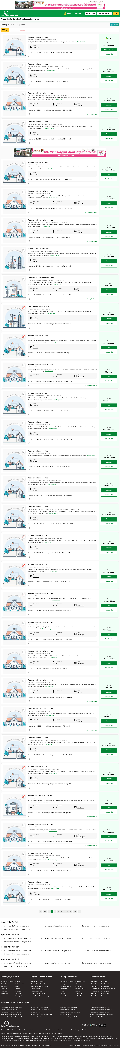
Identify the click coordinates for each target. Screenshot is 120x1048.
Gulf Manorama (64, 1030)
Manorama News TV (41, 1030)
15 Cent (35, 434)
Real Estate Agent (65, 1014)
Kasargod (18, 996)
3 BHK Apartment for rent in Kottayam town (17, 963)
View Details (109, 54)
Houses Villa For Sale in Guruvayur (100, 1012)
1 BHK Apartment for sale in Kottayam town (17, 942)
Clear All (22, 30)
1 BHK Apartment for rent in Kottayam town (17, 966)
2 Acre (35, 261)
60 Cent (35, 76)
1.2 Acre (35, 348)
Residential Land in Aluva (67, 1010)
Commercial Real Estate (97, 1017)
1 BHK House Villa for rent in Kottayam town (17, 954)
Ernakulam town (80, 981)
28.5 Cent (36, 48)
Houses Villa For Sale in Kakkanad (41, 1010)
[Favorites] (32, 56)
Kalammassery (80, 989)
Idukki (17, 986)
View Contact (108, 49)
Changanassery (66, 986)
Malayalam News (17, 1030)
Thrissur (17, 989)
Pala (62, 991)
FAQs (117, 1045)
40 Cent (36, 490)
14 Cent (35, 175)
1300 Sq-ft (80, 232)
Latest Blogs (14, 1033)
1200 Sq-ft (80, 290)
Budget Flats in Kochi (37, 981)
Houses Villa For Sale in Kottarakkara (42, 1014)
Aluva (77, 984)
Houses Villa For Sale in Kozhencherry (101, 1014)
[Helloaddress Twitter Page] (85, 1025)
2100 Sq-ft (80, 105)
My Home (48, 1033)
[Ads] (60, 5)
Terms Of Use (111, 1045)
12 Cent (35, 319)
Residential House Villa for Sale (40, 93)
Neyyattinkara (65, 996)
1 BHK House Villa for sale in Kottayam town (17, 929)
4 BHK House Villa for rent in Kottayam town (56, 951)
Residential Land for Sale (38, 37)
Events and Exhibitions (36, 1033)
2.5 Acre (35, 406)
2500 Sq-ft (80, 635)
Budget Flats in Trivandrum (39, 984)
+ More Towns (79, 996)
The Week (85, 1030)
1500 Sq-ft (80, 721)
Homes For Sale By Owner (9, 1010)
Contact (109, 76)
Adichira (13, 30)
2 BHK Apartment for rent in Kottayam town (96, 963)
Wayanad (18, 993)
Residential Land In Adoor (38, 1017)
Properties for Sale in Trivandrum (101, 984)
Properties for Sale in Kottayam (100, 986)
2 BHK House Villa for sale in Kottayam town (96, 926)
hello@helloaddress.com (83, 1040)
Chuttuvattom (53, 1030)
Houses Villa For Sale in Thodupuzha (12, 1017)
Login (115, 13)
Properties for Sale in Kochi (99, 981)
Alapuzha (4, 984)
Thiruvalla (64, 993)
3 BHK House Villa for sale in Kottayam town (17, 926)
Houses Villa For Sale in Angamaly (11, 1012)
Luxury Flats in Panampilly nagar (40, 996)
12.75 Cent (36, 894)
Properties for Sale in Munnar (100, 996)
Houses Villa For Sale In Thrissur (99, 1007)
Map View (115, 25)
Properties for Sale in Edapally (100, 991)
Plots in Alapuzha (36, 989)
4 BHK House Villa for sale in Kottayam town (56, 926)
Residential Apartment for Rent (41, 278)
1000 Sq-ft (80, 377)
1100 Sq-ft (80, 808)
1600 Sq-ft (80, 203)
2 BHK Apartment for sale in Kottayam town (96, 938)
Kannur (3, 996)
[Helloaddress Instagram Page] (88, 1025)
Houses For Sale (36, 1012)
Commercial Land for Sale (38, 249)
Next (75, 911)
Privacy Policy (103, 1045)
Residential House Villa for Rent (40, 364)
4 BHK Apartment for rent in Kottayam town (56, 963)
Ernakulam (4, 989)
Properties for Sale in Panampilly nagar (103, 989)
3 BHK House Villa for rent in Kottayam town (17, 951)
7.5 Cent (36, 461)
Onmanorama (28, 1030)
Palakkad (4, 991)
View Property (81, 42)
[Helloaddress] (9, 13)
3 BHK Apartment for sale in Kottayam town (17, 938)
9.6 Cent (36, 134)
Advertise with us (57, 1033)
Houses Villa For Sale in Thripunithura (101, 1010)
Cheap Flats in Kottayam (38, 993)
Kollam (17, 981)
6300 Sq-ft (81, 837)
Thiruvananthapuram (7, 981)
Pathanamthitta (20, 984)
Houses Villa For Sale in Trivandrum (11, 1007)
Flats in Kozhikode (36, 991)
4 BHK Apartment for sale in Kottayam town (56, 938)
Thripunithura (79, 993)
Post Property (90, 13)
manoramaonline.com (44, 1045)
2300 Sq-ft (80, 663)
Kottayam (4, 986)
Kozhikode (4, 993)
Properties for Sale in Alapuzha (100, 993)
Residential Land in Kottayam (69, 1007)
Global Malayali (76, 1030)
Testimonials (24, 1033)
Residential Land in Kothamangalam (71, 1012)
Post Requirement (104, 13)
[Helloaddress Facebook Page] (82, 1025)
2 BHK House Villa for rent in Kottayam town (96, 951)
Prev (45, 911)
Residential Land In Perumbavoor (11, 1014)
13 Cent (35, 548)
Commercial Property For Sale (69, 1017)
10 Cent (35, 750)
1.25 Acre (36, 577)
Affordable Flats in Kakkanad (39, 986)
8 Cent (35, 519)
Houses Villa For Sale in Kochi (39, 1007)
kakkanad (78, 986)
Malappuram (19, 991)
